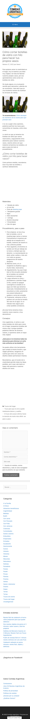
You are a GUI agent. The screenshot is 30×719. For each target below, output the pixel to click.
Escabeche (7, 544)
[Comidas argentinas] (15, 11)
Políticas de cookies (10, 693)
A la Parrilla (7, 503)
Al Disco (6, 506)
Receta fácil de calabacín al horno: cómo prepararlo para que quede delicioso (14, 620)
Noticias (6, 564)
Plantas (5, 576)
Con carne (6, 518)
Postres (5, 579)
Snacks (5, 586)
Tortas (5, 594)
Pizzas (5, 574)
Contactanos (7, 683)
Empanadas (7, 539)
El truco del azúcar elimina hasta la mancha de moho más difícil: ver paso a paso (14, 416)
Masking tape (17, 209)
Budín (5, 516)
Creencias (6, 528)
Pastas (5, 569)
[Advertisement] (15, 185)
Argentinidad (7, 511)
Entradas (6, 541)
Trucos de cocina (9, 596)
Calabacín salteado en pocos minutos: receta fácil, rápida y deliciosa (13, 644)
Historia (5, 551)
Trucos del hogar (10, 406)
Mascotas (6, 559)
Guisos (5, 549)
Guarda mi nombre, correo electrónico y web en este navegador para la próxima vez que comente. (14, 468)
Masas (5, 556)
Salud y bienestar (9, 584)
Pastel (5, 571)
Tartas (5, 591)
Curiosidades (7, 531)
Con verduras (7, 526)
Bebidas (6, 513)
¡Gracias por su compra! (11, 696)
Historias (6, 554)
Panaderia (6, 566)
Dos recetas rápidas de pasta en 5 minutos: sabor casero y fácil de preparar (14, 626)
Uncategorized (8, 602)
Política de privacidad (10, 691)
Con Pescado (7, 521)
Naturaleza (7, 561)
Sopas (5, 589)
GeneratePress (15, 716)
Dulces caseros (8, 533)
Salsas (5, 581)
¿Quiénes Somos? (9, 698)
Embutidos (6, 536)
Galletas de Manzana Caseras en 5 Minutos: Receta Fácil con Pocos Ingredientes (14, 633)
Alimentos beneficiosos (11, 508)
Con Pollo (6, 523)
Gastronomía (7, 546)
